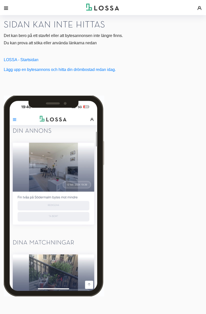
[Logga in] (199, 5)
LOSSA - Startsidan (21, 60)
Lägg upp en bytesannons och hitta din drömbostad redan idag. (60, 69)
